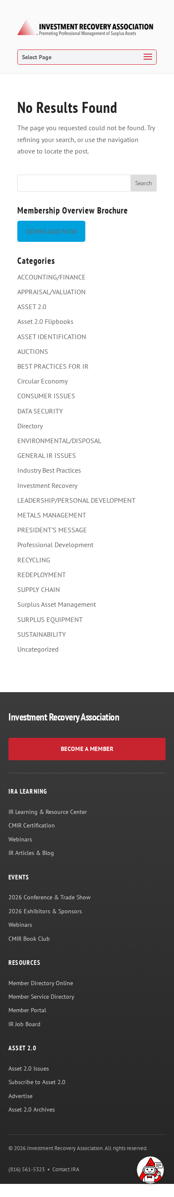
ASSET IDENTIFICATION (51, 336)
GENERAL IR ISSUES (46, 455)
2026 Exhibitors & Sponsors (45, 911)
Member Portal (27, 1010)
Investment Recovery (47, 485)
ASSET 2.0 (31, 306)
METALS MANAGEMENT (51, 515)
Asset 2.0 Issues (28, 1068)
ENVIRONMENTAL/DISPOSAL (59, 440)
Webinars (20, 839)
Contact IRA (65, 1169)
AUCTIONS (32, 351)
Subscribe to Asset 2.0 (36, 1082)
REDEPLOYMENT (41, 574)
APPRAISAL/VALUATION (51, 292)
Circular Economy (42, 381)
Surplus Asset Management (56, 604)
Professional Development (55, 544)
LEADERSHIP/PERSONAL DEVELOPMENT (76, 500)
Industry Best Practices (49, 470)
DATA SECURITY (40, 411)
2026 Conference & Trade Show (49, 897)
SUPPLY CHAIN (38, 589)
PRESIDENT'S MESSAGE (52, 530)
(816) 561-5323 (26, 1169)
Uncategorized (38, 649)
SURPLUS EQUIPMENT (50, 619)
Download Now (51, 231)
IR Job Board (24, 1024)
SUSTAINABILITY (41, 634)
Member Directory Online (40, 983)
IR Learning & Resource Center (47, 812)
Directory (30, 426)
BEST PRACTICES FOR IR (53, 366)
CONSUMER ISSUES (46, 396)
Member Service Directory (41, 996)
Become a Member (87, 749)
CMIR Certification (31, 825)
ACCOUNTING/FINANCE (51, 277)
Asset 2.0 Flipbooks (45, 321)
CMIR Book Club (29, 938)
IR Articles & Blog (31, 853)
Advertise (20, 1096)
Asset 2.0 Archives (31, 1109)
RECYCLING (33, 560)
